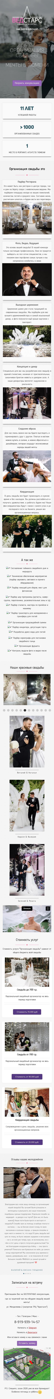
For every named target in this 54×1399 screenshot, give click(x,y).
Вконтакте (32, 1332)
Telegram (33, 1328)
